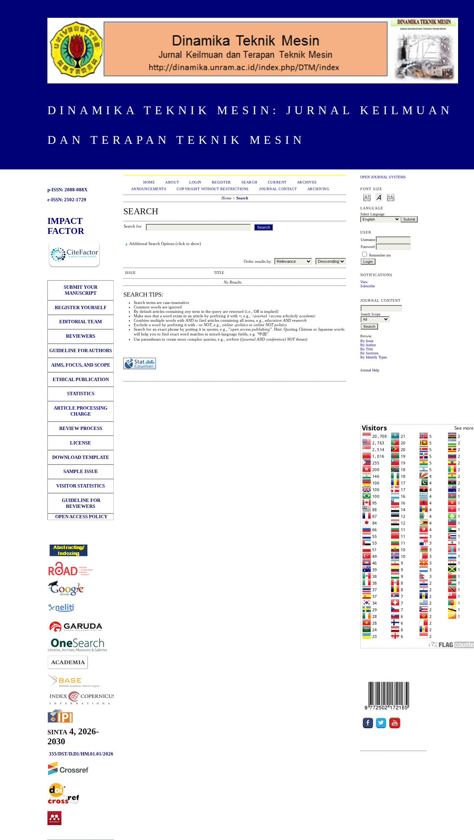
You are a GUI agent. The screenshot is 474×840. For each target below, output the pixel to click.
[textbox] (381, 308)
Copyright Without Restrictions (213, 189)
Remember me (380, 255)
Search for (132, 226)
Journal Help (369, 370)
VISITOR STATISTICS (80, 486)
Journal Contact (278, 189)
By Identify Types (373, 357)
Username (368, 240)
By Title (366, 349)
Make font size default (379, 197)
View (364, 282)
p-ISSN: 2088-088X (67, 189)
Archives (307, 182)
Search (249, 182)
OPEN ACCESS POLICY (81, 516)
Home (149, 182)
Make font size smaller (367, 197)
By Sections (369, 353)
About (172, 182)
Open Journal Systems (383, 177)
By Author (368, 345)
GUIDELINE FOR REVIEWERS (80, 503)
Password (368, 247)
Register (221, 182)
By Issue (366, 341)
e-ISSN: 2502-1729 (66, 199)
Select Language (372, 214)
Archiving (318, 189)
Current (277, 182)
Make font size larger (390, 197)
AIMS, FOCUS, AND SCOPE (80, 365)
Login (195, 182)
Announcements (149, 189)
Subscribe (367, 286)
